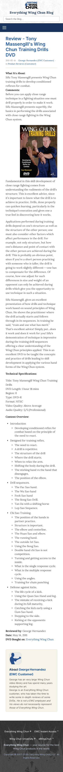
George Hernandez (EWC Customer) (36, 60)
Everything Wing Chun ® (18, 731)
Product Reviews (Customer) (22, 63)
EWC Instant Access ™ (46, 731)
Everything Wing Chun (40, 639)
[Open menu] (31, 27)
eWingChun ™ (46, 738)
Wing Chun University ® (22, 738)
